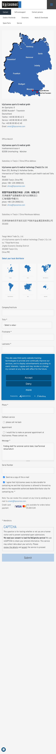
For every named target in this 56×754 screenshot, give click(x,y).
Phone (5, 404)
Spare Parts (7, 23)
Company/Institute (9, 307)
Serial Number (7, 465)
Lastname (6, 344)
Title (4, 319)
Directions (25, 17)
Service (19, 23)
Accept (29, 377)
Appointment (7, 427)
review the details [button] (11, 547)
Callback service (8, 417)
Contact (5, 12)
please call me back (13, 422)
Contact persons (37, 12)
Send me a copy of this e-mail (17, 477)
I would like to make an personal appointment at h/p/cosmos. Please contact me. (23, 434)
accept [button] (24, 547)
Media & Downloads (41, 17)
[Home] (12, 4)
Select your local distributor (13, 258)
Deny (29, 383)
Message (6, 440)
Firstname (7, 331)
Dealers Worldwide (9, 17)
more (29, 390)
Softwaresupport (20, 12)
